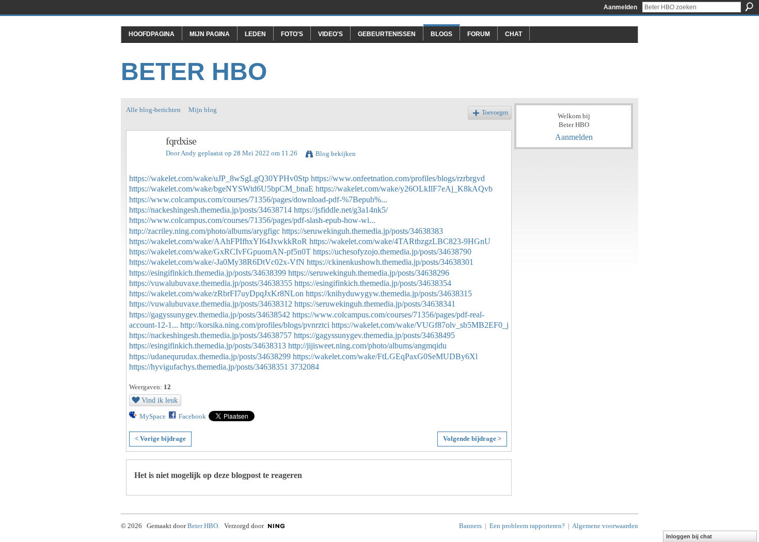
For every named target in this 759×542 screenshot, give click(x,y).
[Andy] (143, 163)
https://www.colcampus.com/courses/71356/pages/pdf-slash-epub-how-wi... (252, 220)
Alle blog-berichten (153, 110)
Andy (188, 153)
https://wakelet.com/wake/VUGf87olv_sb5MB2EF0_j (420, 325)
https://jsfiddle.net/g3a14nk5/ (341, 209)
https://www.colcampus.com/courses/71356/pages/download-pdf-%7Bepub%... (258, 199)
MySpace (152, 416)
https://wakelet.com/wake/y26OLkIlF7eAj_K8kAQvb (404, 188)
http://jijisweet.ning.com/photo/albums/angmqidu (367, 345)
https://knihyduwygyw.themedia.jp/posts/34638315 (389, 293)
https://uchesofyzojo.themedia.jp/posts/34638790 (392, 251)
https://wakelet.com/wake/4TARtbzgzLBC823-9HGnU (400, 241)
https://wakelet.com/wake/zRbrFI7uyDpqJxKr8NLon (216, 293)
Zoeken (749, 6)
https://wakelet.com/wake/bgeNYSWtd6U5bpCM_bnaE (221, 188)
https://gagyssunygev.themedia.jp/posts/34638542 (209, 314)
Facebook (192, 416)
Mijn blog (202, 110)
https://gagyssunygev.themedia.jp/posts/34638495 (374, 335)
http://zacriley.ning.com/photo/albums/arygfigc (204, 231)
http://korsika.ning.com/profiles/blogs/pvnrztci (254, 325)
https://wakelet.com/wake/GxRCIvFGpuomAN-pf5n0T (220, 251)
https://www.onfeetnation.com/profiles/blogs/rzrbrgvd (398, 178)
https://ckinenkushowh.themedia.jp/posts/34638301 (390, 262)
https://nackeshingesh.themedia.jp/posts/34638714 (210, 209)
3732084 (304, 366)
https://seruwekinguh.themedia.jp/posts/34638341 (374, 303)
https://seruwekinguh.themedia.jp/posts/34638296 (368, 272)
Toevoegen (495, 112)
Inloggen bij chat (689, 536)
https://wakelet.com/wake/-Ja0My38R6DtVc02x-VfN (217, 262)
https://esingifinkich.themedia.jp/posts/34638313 (207, 345)
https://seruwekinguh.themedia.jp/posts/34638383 (362, 231)
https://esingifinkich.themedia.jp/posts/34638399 (207, 272)
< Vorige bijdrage (160, 438)
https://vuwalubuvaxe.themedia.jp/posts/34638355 (210, 283)
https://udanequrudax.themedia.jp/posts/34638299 (210, 356)
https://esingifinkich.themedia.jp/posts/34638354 (372, 283)
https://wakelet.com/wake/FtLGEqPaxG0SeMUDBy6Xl (385, 356)
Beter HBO (194, 71)
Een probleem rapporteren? (527, 526)
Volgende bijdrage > (472, 438)
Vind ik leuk (159, 400)
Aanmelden (620, 7)
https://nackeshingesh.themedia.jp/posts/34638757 (210, 335)
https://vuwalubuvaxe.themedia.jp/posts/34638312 (210, 303)
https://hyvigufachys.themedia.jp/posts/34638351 (208, 366)
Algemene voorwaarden (605, 526)
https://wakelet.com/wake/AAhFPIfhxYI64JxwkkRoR (218, 241)
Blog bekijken (335, 153)
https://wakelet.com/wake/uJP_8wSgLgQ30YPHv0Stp (219, 178)
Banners (470, 526)
